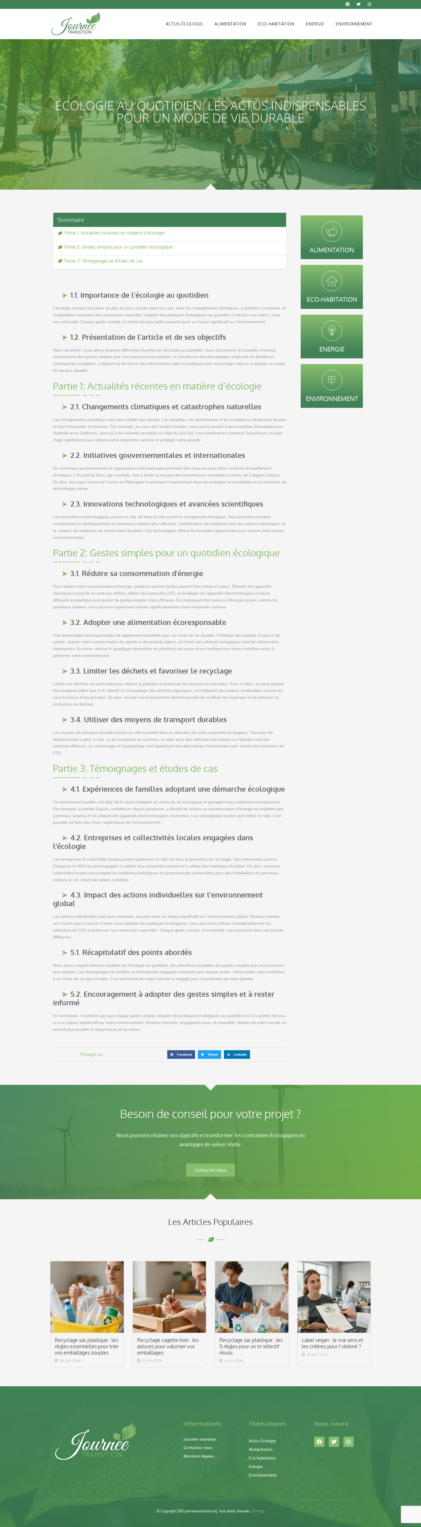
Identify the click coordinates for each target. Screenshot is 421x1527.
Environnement (354, 23)
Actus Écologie (184, 23)
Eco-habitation (276, 23)
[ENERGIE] (332, 330)
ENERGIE (332, 349)
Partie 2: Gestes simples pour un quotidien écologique (118, 247)
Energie (315, 23)
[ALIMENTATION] (332, 231)
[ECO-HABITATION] (332, 281)
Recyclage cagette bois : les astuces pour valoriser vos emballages (168, 1346)
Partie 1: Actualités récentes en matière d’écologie (114, 233)
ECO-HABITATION (332, 299)
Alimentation (230, 23)
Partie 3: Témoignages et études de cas (103, 261)
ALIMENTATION (332, 250)
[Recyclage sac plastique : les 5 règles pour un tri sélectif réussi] (251, 1297)
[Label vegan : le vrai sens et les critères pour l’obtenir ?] (334, 1297)
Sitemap (258, 1511)
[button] (181, 1054)
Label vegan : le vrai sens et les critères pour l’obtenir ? (332, 1343)
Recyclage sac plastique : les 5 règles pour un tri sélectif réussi (251, 1346)
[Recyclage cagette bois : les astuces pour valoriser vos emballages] (169, 1297)
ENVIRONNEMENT (332, 398)
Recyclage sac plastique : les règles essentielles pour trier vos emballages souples (87, 1346)
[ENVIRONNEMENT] (332, 380)
